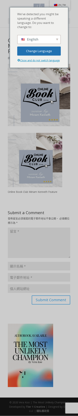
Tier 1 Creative (35, 406)
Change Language (39, 51)
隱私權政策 (42, 411)
